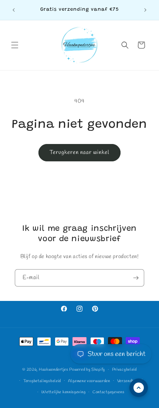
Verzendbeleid (130, 381)
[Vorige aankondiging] (14, 10)
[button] (15, 45)
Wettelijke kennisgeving (63, 392)
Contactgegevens (108, 392)
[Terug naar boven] (138, 387)
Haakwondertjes (53, 369)
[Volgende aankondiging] (145, 10)
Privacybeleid (124, 369)
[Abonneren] (136, 278)
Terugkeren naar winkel (79, 152)
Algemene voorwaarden (89, 381)
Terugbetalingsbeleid (42, 381)
